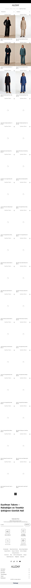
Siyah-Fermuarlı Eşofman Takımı (7, 39)
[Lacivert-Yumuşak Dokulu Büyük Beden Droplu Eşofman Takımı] (8, 390)
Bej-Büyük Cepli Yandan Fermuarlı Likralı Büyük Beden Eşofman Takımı (7, 150)
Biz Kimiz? (7, 554)
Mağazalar (17, 556)
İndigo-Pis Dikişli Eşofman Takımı (22, 95)
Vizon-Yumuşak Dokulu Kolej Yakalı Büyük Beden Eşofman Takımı (7, 234)
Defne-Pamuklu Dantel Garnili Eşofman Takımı (7, 318)
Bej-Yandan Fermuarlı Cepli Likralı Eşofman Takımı (7, 486)
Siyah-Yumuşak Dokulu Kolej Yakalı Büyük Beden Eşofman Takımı (22, 206)
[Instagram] (17, 561)
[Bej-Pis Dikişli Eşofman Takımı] (23, 26)
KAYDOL (27, 524)
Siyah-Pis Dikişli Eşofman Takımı (7, 95)
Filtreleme (3, 11)
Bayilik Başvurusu (10, 556)
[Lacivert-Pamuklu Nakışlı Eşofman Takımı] (8, 194)
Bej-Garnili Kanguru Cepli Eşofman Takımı (22, 430)
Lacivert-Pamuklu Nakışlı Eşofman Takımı (7, 206)
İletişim (25, 554)
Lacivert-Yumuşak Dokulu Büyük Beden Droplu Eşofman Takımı (7, 402)
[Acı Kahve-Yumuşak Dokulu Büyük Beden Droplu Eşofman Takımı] (8, 166)
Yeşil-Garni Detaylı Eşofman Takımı (7, 122)
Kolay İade (22, 556)
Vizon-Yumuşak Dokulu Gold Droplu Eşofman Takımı (22, 346)
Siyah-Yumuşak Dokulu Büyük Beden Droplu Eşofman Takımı (22, 374)
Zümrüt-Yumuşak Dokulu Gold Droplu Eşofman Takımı (7, 374)
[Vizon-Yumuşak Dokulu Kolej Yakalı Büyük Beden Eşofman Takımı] (8, 222)
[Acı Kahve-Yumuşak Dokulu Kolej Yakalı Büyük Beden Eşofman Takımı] (23, 222)
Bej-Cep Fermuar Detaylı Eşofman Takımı (22, 458)
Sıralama (18, 11)
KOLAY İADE (7, 544)
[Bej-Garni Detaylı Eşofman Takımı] (23, 110)
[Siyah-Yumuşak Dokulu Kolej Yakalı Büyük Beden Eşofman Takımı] (23, 194)
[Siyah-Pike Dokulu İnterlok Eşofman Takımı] (23, 138)
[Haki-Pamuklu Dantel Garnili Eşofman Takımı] (8, 278)
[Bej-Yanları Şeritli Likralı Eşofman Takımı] (23, 473)
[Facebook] (11, 561)
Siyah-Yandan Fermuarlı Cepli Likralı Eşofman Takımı (7, 458)
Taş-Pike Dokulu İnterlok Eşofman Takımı (7, 346)
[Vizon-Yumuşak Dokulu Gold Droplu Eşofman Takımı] (23, 334)
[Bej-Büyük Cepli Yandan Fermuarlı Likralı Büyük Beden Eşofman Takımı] (8, 138)
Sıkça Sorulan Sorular (14, 549)
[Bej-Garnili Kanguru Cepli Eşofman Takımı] (23, 418)
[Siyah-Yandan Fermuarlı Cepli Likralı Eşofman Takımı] (8, 446)
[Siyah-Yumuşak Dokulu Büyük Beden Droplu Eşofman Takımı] (23, 362)
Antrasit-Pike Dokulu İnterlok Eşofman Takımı (22, 318)
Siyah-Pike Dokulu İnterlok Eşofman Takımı (22, 150)
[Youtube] (20, 561)
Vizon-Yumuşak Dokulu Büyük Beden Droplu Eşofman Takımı (7, 430)
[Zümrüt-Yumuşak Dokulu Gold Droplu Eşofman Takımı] (8, 362)
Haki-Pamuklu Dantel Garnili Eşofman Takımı (7, 290)
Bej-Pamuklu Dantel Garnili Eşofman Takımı (22, 262)
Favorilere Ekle (14, 14)
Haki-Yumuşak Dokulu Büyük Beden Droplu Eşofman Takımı (22, 402)
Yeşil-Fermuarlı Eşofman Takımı (22, 67)
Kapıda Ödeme (7, 551)
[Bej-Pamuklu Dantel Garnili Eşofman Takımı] (23, 250)
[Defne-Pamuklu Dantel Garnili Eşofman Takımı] (8, 306)
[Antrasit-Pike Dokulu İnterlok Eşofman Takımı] (23, 306)
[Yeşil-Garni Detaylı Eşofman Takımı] (8, 110)
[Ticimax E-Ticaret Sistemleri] (15, 583)
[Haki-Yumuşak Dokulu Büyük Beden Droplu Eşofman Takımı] (23, 390)
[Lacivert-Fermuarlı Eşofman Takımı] (8, 54)
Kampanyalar (5, 549)
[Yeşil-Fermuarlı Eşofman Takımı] (23, 54)
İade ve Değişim (23, 551)
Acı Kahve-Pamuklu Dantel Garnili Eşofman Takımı (22, 290)
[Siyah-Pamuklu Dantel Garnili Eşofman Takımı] (8, 250)
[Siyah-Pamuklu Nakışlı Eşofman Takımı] (23, 166)
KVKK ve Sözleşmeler (17, 554)
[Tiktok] (14, 561)
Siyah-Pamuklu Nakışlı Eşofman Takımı (22, 178)
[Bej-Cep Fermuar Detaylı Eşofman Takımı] (23, 446)
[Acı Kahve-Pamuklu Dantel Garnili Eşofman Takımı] (23, 278)
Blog (11, 554)
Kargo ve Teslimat (15, 551)
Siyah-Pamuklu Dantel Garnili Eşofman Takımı (7, 262)
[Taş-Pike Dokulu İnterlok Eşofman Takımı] (8, 334)
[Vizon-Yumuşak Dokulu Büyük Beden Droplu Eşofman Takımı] (8, 418)
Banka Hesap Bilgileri (23, 549)
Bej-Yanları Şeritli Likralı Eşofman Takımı (22, 486)
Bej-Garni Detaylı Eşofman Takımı (22, 122)
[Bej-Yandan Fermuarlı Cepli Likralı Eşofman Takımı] (8, 473)
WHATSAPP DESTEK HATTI (23, 544)
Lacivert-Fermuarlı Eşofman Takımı (7, 67)
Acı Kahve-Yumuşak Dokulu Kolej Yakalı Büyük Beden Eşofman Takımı (22, 234)
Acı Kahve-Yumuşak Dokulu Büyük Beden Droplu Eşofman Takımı (7, 178)
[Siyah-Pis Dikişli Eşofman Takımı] (8, 82)
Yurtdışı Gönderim (15, 552)
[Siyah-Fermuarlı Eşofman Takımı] (8, 26)
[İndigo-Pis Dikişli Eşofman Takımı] (23, 82)
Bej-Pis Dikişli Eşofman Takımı (22, 39)
